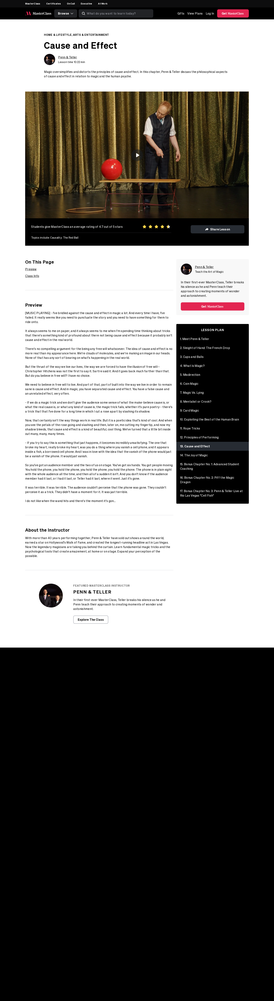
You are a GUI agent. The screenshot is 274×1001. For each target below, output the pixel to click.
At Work (102, 3)
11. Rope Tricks (190, 428)
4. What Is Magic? (192, 365)
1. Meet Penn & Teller (194, 339)
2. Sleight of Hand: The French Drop (205, 348)
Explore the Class (91, 619)
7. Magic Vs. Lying (192, 392)
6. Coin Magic (189, 383)
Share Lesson (220, 229)
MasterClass (32, 3)
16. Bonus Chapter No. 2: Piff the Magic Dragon (207, 480)
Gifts (181, 13)
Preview (31, 269)
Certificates (53, 3)
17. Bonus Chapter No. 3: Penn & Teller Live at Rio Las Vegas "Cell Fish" (211, 493)
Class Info (32, 276)
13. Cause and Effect (195, 446)
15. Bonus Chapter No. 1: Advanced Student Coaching (209, 466)
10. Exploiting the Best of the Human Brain (209, 419)
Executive (86, 3)
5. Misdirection (190, 374)
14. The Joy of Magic (194, 455)
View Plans (195, 13)
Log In (210, 13)
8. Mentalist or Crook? (196, 401)
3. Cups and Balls (192, 356)
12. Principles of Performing (199, 437)
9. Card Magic (189, 410)
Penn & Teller (67, 57)
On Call (71, 3)
